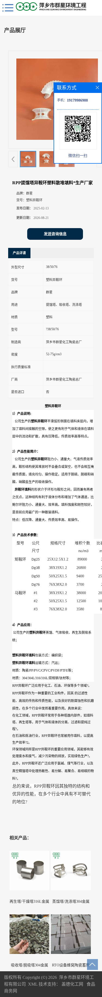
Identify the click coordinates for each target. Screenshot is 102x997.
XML (33, 984)
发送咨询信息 (55, 234)
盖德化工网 (72, 984)
